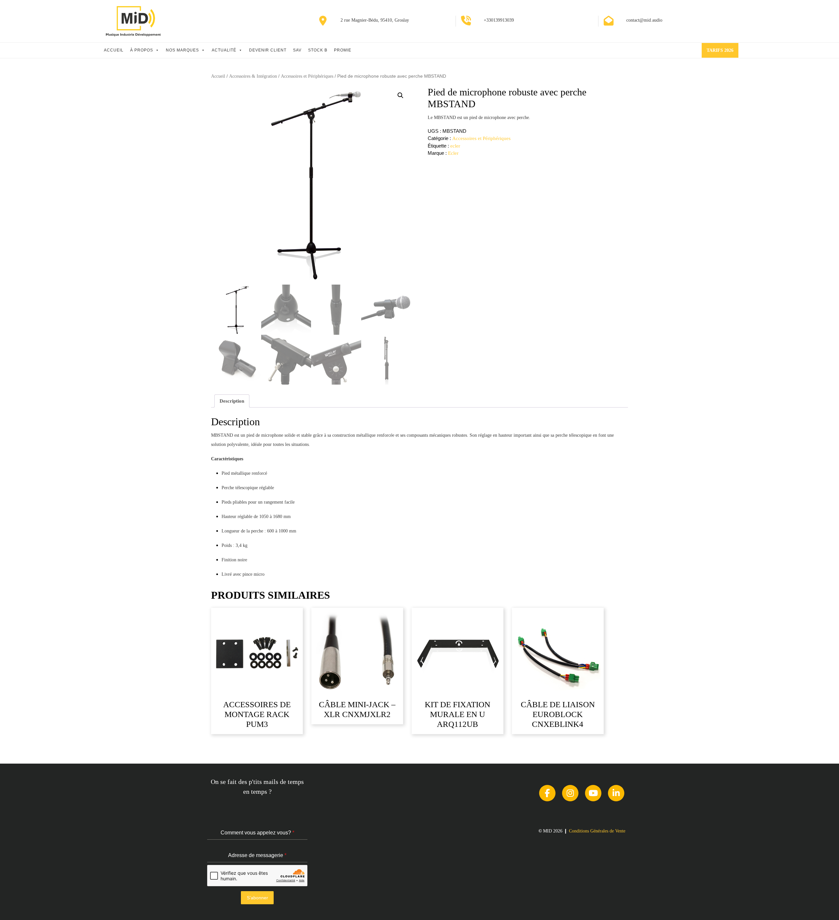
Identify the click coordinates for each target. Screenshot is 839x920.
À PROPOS (141, 50)
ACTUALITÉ (224, 50)
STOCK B (317, 50)
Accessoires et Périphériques (307, 76)
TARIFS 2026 (722, 52)
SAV (297, 50)
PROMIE (342, 50)
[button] (400, 95)
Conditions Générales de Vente (597, 831)
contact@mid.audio (644, 20)
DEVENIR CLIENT (267, 50)
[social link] (547, 793)
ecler (455, 146)
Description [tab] (232, 401)
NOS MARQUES (182, 50)
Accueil (218, 76)
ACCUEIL (114, 50)
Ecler (453, 153)
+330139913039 (499, 20)
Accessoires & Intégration (253, 76)
